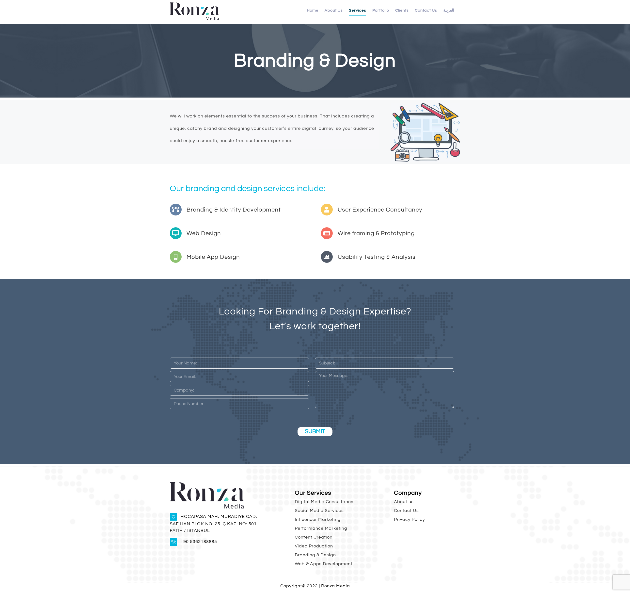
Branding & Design (315, 555)
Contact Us (406, 510)
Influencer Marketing (318, 519)
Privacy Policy (409, 519)
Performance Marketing (321, 528)
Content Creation (313, 537)
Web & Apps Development (323, 563)
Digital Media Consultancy (324, 501)
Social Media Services (319, 510)
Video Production (314, 546)
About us (404, 501)
